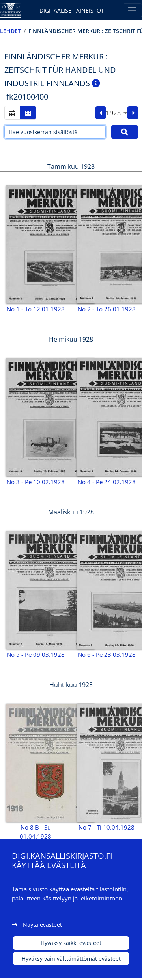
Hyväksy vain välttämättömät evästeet (71, 958)
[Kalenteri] (12, 112)
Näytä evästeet (42, 924)
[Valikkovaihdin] (132, 10)
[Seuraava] (132, 113)
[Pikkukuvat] (28, 112)
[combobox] (116, 113)
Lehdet (10, 31)
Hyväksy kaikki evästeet (71, 943)
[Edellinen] (100, 113)
